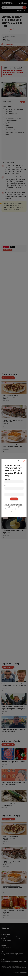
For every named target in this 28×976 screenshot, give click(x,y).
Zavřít (19, 460)
